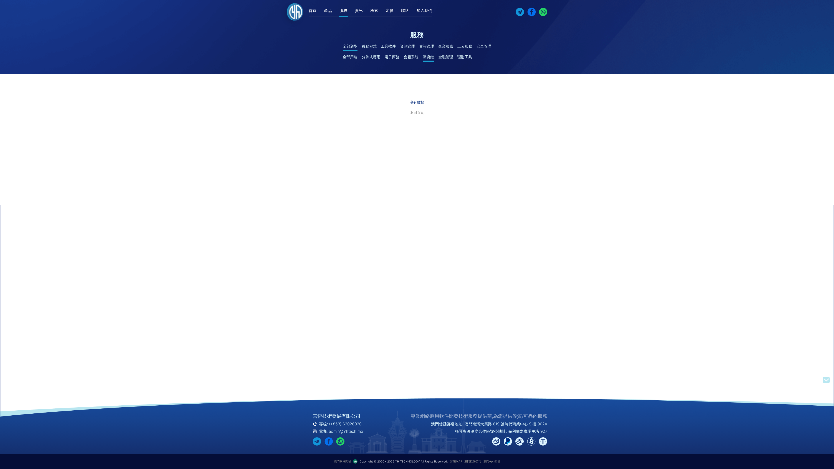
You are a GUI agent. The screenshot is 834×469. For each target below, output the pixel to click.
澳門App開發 (491, 461)
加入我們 (424, 10)
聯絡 (405, 10)
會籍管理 (426, 46)
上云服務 (464, 46)
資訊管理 (407, 46)
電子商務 (392, 57)
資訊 (359, 10)
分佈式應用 (371, 57)
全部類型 (350, 46)
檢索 (374, 10)
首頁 (312, 10)
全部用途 (350, 57)
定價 (390, 10)
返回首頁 (417, 112)
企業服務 (445, 46)
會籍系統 (411, 57)
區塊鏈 (428, 57)
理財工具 (464, 57)
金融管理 (445, 57)
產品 (328, 10)
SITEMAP (456, 461)
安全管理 (484, 46)
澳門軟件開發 (342, 461)
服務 (343, 10)
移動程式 (369, 46)
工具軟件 (388, 46)
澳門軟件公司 (472, 461)
